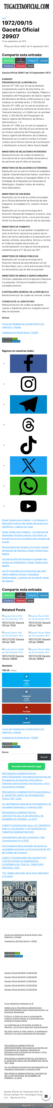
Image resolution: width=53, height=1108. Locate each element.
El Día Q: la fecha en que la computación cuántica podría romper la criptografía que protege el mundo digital (24, 1018)
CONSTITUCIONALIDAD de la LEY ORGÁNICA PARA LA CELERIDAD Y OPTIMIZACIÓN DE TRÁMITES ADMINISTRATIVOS (26, 828)
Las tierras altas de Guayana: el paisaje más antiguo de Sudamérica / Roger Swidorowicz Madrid (25, 562)
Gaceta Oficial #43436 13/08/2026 (20, 973)
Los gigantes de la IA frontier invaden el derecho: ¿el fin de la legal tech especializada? (26, 1026)
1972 (4, 18)
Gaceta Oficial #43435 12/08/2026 (20, 977)
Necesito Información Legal (26, 766)
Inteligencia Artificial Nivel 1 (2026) (20, 332)
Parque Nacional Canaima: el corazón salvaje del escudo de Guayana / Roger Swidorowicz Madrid (25, 550)
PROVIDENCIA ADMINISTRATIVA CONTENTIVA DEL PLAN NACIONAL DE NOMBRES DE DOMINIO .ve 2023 (23, 815)
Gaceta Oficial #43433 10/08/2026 (20, 985)
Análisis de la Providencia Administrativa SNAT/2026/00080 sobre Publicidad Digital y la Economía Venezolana (26, 1010)
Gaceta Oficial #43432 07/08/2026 (20, 989)
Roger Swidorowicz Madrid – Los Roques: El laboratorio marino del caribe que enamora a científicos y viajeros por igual (25, 523)
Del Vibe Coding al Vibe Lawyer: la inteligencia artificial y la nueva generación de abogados (25, 1032)
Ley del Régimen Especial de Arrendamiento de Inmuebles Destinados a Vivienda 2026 (26, 1068)
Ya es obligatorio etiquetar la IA (19, 1003)
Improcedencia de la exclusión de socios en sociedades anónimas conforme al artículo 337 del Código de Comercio (26, 849)
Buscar (5, 752)
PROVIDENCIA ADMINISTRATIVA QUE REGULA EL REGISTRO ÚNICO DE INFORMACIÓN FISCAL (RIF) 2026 (26, 795)
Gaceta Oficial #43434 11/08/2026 (20, 981)
